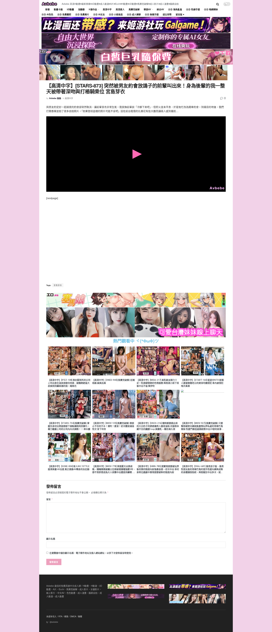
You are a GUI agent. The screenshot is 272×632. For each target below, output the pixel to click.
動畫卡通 (58, 9)
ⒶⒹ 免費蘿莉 (64, 14)
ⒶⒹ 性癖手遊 (193, 9)
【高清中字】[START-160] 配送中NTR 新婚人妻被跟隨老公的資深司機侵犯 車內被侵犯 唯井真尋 (202, 383)
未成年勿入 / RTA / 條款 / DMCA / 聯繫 (64, 616)
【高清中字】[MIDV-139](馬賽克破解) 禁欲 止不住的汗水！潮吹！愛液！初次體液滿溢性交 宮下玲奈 (113, 426)
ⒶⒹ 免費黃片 (82, 14)
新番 (47, 9)
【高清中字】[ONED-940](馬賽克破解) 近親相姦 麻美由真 (113, 381)
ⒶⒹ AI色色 (47, 14)
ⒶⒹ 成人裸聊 (134, 14)
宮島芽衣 (58, 285)
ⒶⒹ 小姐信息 (116, 14)
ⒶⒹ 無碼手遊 (152, 14)
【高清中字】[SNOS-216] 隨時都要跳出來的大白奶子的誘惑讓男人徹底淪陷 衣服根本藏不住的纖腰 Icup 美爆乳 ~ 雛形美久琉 (158, 426)
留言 (49, 499)
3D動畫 (70, 9)
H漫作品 (93, 9)
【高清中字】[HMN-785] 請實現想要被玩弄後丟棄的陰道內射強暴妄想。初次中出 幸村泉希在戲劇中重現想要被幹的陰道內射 (158, 469)
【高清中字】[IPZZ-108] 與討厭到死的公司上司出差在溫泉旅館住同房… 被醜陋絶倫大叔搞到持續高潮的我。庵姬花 (69, 383)
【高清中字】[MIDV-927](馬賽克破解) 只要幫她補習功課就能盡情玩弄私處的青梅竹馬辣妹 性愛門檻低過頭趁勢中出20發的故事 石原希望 (202, 426)
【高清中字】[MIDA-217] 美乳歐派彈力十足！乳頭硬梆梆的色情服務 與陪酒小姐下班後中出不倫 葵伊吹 (158, 383)
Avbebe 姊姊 (55, 98)
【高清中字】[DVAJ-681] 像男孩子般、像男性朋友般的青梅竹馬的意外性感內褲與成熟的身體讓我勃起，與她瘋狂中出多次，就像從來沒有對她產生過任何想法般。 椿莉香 (202, 469)
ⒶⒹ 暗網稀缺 (211, 9)
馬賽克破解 (134, 9)
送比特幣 (167, 14)
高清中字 (107, 9)
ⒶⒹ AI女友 (99, 14)
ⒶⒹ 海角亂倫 (175, 9)
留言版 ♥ (180, 14)
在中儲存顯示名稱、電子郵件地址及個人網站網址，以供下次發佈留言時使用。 (91, 552)
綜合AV (160, 9)
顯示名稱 (50, 538)
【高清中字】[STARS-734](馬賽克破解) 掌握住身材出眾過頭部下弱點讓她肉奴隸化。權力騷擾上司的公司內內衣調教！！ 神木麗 (69, 426)
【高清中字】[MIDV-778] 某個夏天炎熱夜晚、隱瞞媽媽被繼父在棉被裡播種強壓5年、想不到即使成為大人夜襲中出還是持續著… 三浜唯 (113, 469)
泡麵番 (81, 9)
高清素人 (120, 9)
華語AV (147, 9)
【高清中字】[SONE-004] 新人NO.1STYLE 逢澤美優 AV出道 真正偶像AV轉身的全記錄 (68, 467)
